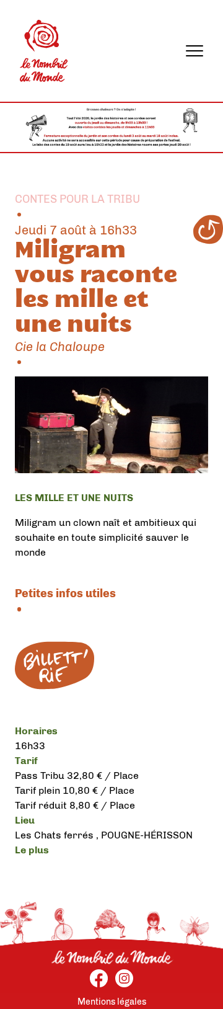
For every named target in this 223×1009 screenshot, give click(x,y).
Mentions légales (111, 1002)
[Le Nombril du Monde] (44, 51)
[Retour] (208, 229)
